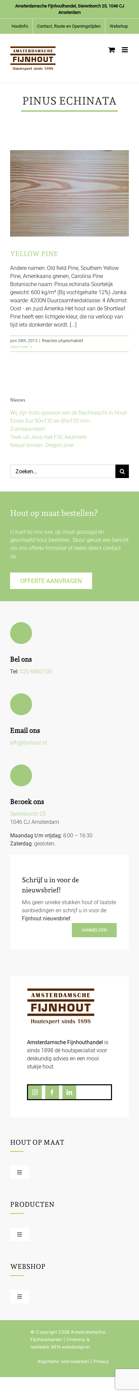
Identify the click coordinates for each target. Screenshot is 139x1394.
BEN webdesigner (70, 1346)
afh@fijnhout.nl (28, 743)
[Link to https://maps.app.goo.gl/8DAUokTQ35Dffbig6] (21, 775)
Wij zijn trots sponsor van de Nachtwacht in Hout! (68, 413)
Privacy (101, 1361)
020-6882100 (36, 671)
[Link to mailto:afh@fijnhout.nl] (21, 704)
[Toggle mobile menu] (125, 49)
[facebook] (52, 1092)
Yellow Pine (34, 254)
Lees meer (19, 346)
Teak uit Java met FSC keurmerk (48, 437)
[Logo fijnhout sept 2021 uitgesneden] (60, 990)
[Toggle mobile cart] (111, 49)
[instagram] (35, 1092)
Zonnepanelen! (28, 429)
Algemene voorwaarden (63, 1361)
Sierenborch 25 (28, 814)
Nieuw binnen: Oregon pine (42, 445)
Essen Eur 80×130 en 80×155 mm (50, 421)
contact (112, 548)
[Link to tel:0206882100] (21, 633)
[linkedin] (69, 1092)
